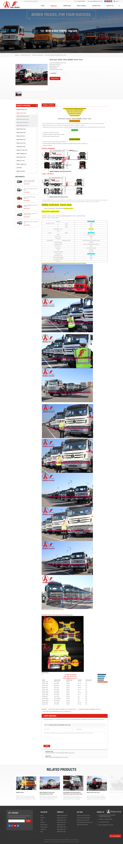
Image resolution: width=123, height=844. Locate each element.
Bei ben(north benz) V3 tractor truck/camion (79, 793)
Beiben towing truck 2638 (31, 792)
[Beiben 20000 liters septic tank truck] (19, 198)
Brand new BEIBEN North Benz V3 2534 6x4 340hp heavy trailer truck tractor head (105, 793)
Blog (42, 831)
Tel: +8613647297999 (104, 822)
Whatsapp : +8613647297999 (105, 819)
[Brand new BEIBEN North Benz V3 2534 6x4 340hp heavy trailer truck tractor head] (105, 783)
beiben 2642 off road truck (83, 815)
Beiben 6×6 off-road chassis (83, 817)
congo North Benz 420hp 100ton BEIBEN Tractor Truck (89, 709)
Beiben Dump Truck (21, 129)
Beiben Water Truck (21, 139)
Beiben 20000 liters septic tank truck (29, 197)
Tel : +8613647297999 (80, 1)
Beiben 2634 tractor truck (7, 792)
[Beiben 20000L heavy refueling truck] (19, 222)
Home (42, 5)
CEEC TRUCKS (45, 123)
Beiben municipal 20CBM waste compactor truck (29, 181)
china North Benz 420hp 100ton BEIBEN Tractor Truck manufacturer (62, 709)
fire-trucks (76, 841)
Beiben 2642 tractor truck (22, 119)
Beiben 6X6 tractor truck (22, 125)
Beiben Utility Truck (21, 157)
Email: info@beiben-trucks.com (96, 1)
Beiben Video (67, 5)
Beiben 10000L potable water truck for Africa (30, 214)
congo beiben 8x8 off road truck (84, 822)
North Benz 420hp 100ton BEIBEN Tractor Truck (74, 119)
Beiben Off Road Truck (22, 109)
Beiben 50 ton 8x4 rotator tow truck (30, 189)
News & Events (44, 824)
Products (53, 5)
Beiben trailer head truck (54, 792)
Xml (50, 841)
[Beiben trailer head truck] (58, 783)
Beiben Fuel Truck (21, 136)
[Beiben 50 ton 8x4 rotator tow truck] (19, 190)
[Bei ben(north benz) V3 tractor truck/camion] (82, 783)
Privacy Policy (56, 841)
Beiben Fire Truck (20, 160)
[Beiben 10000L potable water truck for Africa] (19, 214)
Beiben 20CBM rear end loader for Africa (30, 206)
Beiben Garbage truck (21, 153)
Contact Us (109, 5)
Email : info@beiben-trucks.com (106, 824)
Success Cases (44, 827)
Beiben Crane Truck (21, 143)
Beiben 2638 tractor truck (22, 116)
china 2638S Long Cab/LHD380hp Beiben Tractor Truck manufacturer (57, 711)
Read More (26, 184)
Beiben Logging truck (21, 164)
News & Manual (81, 5)
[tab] (48, 105)
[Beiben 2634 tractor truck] (11, 783)
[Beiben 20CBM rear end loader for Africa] (19, 206)
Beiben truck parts (21, 171)
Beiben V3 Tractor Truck (22, 150)
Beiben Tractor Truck (25, 55)
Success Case (96, 5)
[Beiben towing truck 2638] (35, 783)
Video (42, 820)
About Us (43, 822)
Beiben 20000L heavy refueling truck (30, 222)
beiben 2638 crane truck (82, 824)
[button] (111, 787)
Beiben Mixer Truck (21, 146)
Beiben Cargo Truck (21, 132)
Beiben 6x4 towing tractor (37, 55)
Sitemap (46, 841)
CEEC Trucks (70, 841)
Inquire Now (55, 78)
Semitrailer (19, 167)
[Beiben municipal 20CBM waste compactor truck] (19, 181)
